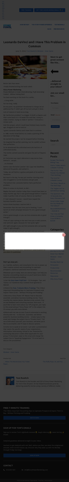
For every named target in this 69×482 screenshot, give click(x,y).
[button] (64, 235)
